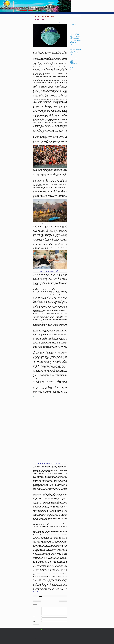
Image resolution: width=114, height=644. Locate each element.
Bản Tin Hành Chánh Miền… (63, 600)
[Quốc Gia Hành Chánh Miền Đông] (35, 6)
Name (34, 616)
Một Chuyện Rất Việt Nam (73, 42)
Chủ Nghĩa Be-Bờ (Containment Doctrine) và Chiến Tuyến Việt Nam (75, 50)
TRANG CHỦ (37, 12)
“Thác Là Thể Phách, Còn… (37, 600)
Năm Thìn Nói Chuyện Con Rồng (74, 52)
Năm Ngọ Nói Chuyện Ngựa (73, 24)
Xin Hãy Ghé (71, 48)
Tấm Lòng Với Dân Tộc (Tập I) (73, 33)
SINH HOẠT (63, 12)
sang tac (36, 593)
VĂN (70, 69)
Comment (34, 607)
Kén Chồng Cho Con (72, 51)
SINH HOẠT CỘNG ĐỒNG (73, 63)
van (37, 593)
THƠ (70, 68)
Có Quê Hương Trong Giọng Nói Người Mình (75, 55)
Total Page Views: (72, 20)
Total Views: (35, 638)
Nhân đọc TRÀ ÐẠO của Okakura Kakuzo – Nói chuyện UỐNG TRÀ (75, 37)
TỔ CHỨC (69, 12)
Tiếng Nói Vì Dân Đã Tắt (73, 45)
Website (34, 621)
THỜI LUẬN (44, 12)
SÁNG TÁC (56, 12)
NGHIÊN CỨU (50, 12)
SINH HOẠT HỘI (72, 62)
